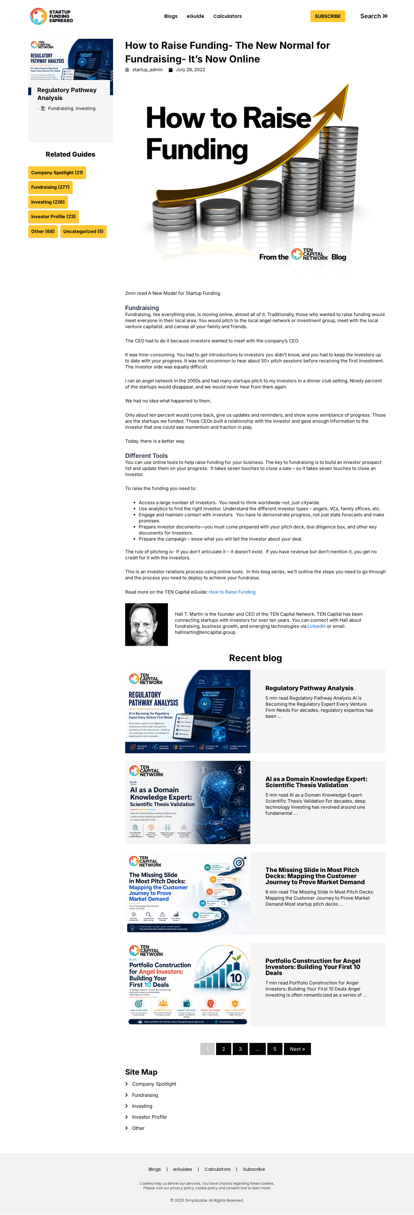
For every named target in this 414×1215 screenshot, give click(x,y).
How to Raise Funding (232, 592)
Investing (85, 108)
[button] (374, 16)
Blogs (171, 16)
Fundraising (60, 108)
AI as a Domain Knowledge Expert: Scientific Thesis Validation (316, 782)
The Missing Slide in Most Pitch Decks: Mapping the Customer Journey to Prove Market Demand (315, 876)
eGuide (195, 16)
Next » (297, 1049)
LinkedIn (317, 626)
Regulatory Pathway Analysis (309, 688)
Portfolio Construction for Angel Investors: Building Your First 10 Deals (313, 967)
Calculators (227, 16)
